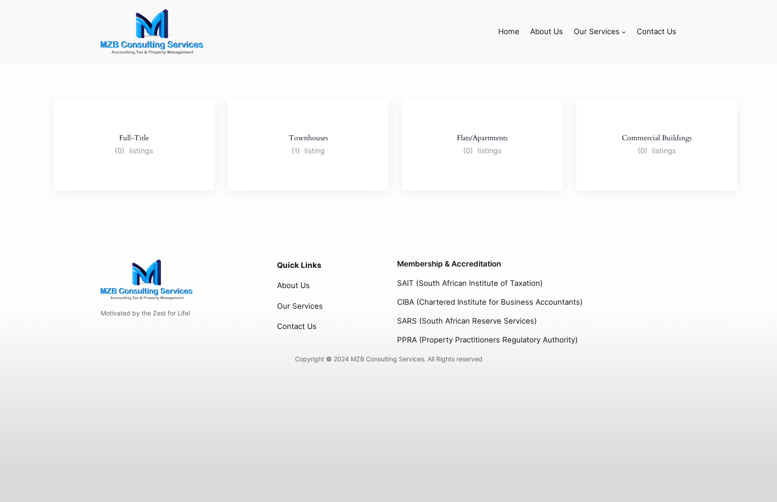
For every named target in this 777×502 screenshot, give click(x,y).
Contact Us (297, 326)
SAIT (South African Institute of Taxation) (470, 283)
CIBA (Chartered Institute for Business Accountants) (490, 302)
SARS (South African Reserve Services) (467, 320)
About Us (293, 285)
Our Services (300, 306)
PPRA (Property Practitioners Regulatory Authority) (487, 339)
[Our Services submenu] (623, 31)
